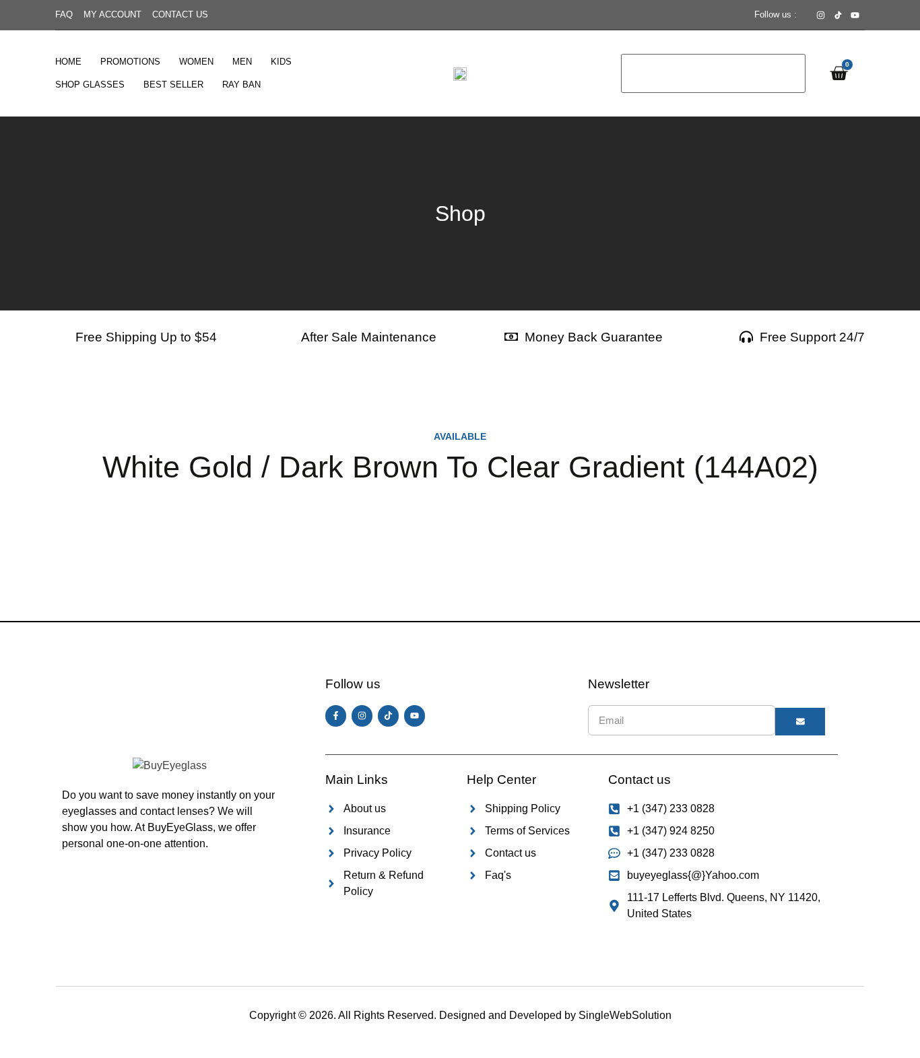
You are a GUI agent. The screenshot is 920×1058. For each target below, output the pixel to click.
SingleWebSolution (625, 1015)
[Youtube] (414, 715)
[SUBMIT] (800, 722)
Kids (281, 62)
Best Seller (173, 84)
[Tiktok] (388, 715)
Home (68, 62)
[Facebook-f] (335, 715)
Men (242, 62)
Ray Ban (241, 84)
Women (196, 62)
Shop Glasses (90, 84)
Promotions (130, 62)
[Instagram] (362, 715)
